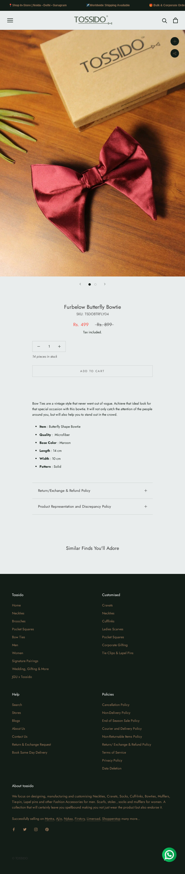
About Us (18, 728)
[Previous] (80, 284)
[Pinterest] (47, 829)
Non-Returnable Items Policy (122, 736)
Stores (16, 712)
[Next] (105, 284)
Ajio (59, 818)
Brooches (19, 621)
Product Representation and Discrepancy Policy (74, 506)
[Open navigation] (10, 20)
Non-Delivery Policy (116, 712)
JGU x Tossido (22, 676)
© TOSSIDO (20, 858)
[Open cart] (175, 20)
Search (17, 704)
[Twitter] (24, 829)
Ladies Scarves (112, 629)
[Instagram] (36, 829)
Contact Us (19, 736)
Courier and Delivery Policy (122, 728)
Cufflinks (108, 621)
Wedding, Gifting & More (30, 668)
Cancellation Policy (115, 704)
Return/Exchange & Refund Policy (64, 490)
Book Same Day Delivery (29, 752)
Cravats (107, 605)
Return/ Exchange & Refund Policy (126, 744)
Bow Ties (18, 637)
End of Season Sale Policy (120, 720)
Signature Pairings (25, 660)
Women (17, 653)
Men (15, 645)
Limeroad (93, 818)
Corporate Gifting (115, 645)
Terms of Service (114, 752)
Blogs (16, 720)
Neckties (18, 613)
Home (16, 605)
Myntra (49, 818)
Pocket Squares (23, 629)
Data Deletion (111, 768)
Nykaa (68, 818)
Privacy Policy (112, 760)
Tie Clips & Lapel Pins (117, 653)
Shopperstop (111, 818)
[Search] (164, 20)
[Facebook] (13, 829)
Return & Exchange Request (31, 744)
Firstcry (80, 818)
